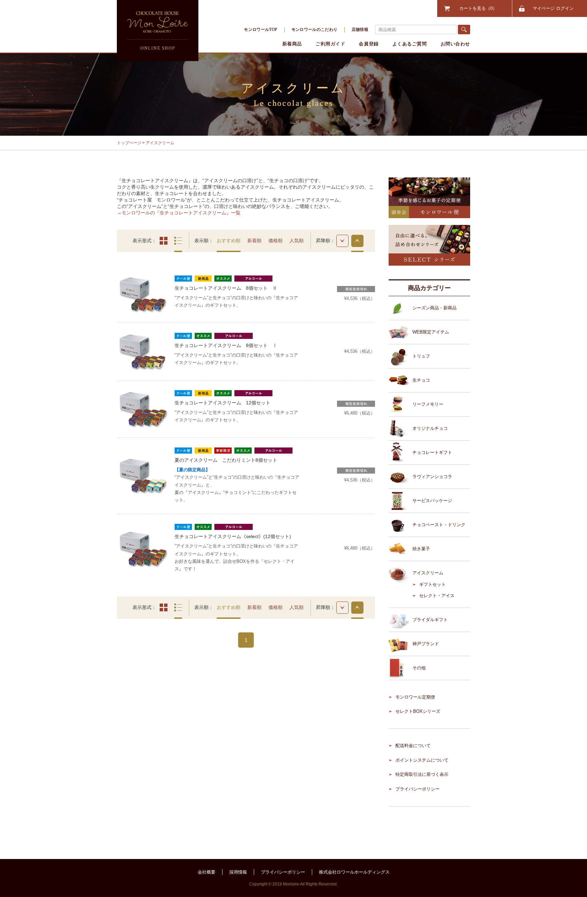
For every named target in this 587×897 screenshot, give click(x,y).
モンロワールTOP (260, 29)
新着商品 (292, 43)
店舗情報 (360, 29)
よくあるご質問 (409, 43)
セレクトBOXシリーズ (417, 711)
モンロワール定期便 (415, 697)
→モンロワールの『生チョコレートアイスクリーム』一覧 (179, 212)
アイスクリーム (160, 142)
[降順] (342, 241)
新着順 (254, 240)
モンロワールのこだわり (314, 29)
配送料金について (413, 745)
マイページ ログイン (553, 8)
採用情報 (238, 872)
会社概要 (206, 872)
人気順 (296, 240)
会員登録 (368, 43)
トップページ (129, 142)
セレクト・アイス (437, 595)
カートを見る (476, 8)
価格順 (275, 240)
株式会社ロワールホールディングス (354, 872)
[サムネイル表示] (163, 241)
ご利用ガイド (330, 43)
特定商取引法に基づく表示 (421, 774)
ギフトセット (432, 584)
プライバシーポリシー (417, 788)
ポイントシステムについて (421, 760)
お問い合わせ (455, 43)
